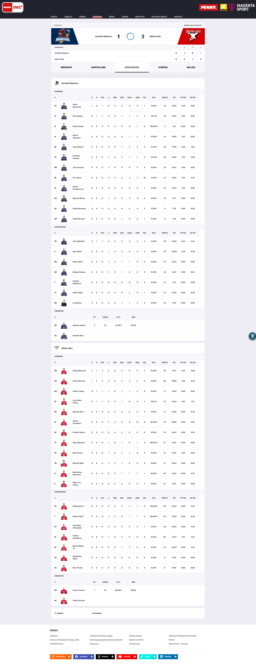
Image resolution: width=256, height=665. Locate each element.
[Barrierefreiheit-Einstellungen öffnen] (252, 336)
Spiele (54, 16)
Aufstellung (98, 67)
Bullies (191, 67)
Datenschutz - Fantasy (178, 643)
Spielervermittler (136, 639)
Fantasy (178, 16)
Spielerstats (132, 67)
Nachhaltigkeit (159, 16)
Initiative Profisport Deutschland (182, 635)
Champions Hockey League (101, 635)
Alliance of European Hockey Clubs (64, 639)
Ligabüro (54, 635)
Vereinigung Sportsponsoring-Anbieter (106, 639)
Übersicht (66, 67)
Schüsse (163, 67)
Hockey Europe (135, 635)
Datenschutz (134, 643)
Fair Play (140, 16)
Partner (172, 639)
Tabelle (68, 16)
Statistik (97, 16)
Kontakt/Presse (56, 643)
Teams (125, 16)
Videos (82, 16)
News (112, 16)
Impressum (94, 643)
